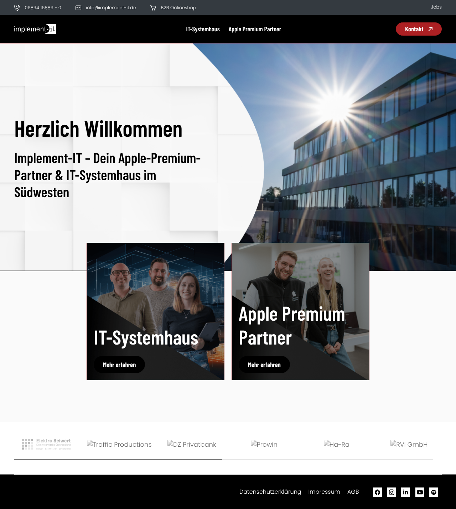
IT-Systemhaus (203, 29)
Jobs (436, 7)
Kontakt (415, 29)
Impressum (324, 492)
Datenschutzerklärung (270, 492)
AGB (353, 492)
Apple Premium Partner (255, 29)
